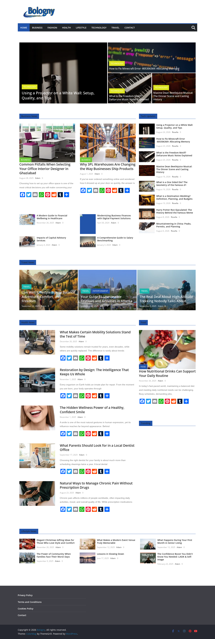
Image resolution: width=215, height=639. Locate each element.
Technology (98, 27)
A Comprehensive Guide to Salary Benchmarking (115, 239)
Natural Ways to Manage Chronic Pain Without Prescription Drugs (96, 485)
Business (37, 27)
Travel (115, 27)
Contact (129, 27)
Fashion (52, 27)
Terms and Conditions (30, 601)
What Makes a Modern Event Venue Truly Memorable (116, 541)
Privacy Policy (25, 595)
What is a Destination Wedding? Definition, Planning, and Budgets (174, 197)
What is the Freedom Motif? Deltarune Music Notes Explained (129, 97)
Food (143, 366)
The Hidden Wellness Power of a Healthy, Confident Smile (92, 409)
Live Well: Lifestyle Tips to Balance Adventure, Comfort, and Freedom (48, 296)
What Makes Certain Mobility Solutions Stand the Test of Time (95, 334)
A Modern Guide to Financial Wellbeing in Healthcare (52, 217)
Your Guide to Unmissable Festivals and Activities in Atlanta (106, 298)
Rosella (175, 132)
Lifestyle (81, 27)
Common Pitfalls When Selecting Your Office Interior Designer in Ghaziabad (45, 168)
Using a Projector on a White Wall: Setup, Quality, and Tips (58, 95)
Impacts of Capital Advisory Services (51, 239)
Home (23, 27)
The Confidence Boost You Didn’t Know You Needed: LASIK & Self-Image (175, 556)
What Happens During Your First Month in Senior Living (174, 541)
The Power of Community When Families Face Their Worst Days (54, 555)
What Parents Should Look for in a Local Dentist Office (97, 447)
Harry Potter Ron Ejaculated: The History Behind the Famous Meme (174, 211)
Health (66, 27)
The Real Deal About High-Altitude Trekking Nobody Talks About (166, 298)
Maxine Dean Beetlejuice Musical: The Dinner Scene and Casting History (173, 96)
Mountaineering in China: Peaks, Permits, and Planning (173, 225)
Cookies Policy (25, 608)
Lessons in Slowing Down (110, 553)
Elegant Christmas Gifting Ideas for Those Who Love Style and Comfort (56, 541)
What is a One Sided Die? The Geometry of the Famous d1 (171, 183)
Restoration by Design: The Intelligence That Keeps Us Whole (94, 372)
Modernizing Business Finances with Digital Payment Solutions (114, 217)
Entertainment (100, 291)
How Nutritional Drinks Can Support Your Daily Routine (167, 373)
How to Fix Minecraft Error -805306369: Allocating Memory (144, 68)
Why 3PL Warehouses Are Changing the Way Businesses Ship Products (108, 166)
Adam (37, 178)
